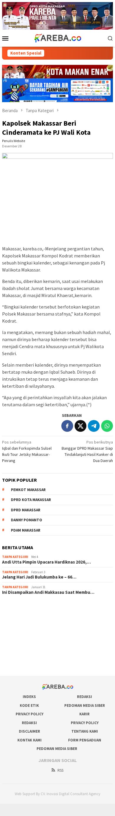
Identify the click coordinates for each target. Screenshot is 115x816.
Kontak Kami (29, 740)
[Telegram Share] (94, 426)
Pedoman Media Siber (84, 705)
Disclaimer (29, 731)
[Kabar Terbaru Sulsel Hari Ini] (57, 37)
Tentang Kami (84, 731)
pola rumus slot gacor (21, 623)
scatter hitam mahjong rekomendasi (34, 607)
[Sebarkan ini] (67, 426)
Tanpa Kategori (15, 557)
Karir (84, 714)
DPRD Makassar (25, 510)
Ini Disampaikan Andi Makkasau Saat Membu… (48, 592)
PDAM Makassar (25, 530)
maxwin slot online (18, 615)
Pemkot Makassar (28, 489)
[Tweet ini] (80, 426)
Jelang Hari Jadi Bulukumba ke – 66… (39, 577)
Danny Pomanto (26, 519)
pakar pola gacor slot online (26, 655)
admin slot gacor (17, 631)
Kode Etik (29, 705)
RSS (60, 770)
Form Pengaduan (84, 740)
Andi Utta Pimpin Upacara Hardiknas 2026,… (46, 562)
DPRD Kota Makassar (31, 499)
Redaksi (84, 696)
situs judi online (15, 639)
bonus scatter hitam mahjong (27, 647)
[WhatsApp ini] (107, 426)
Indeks (29, 696)
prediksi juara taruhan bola (25, 663)
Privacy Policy (29, 714)
